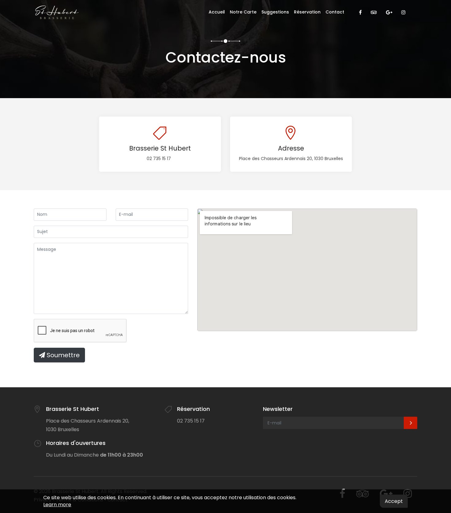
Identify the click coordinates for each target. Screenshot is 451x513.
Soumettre (62, 355)
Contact (335, 12)
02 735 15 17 (159, 158)
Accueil (217, 12)
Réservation (307, 12)
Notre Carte (243, 12)
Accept (394, 501)
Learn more (57, 504)
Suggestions (275, 12)
